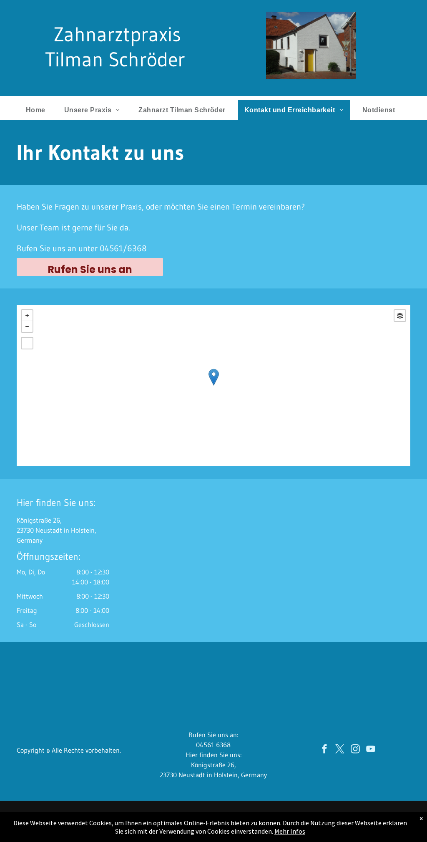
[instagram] (355, 750)
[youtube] (371, 750)
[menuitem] (39, 110)
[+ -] (213, 385)
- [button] (27, 326)
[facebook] (325, 750)
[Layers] (399, 315)
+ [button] (27, 315)
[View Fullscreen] (27, 343)
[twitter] (340, 750)
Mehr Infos (289, 831)
